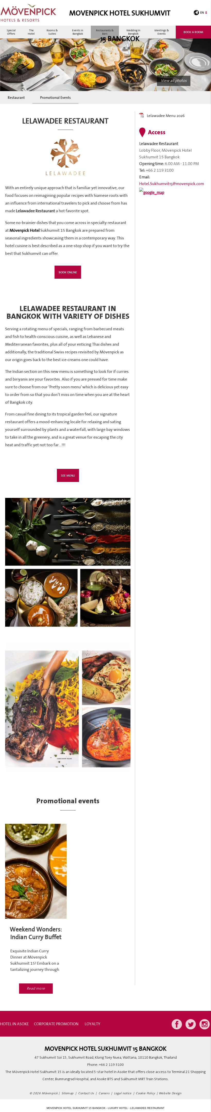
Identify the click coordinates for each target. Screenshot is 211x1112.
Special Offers (11, 32)
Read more (36, 989)
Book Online (68, 272)
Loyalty (92, 1023)
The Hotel (31, 32)
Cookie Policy (145, 1093)
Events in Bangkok (77, 32)
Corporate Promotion (56, 1023)
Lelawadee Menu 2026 (166, 115)
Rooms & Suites (52, 32)
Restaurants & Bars (105, 32)
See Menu (68, 475)
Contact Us (86, 1093)
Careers (104, 1093)
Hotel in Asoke (14, 1023)
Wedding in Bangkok (133, 32)
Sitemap (67, 1093)
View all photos (174, 81)
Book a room (193, 32)
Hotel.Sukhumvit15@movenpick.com (171, 183)
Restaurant (16, 97)
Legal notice (122, 1093)
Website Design (170, 1093)
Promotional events (55, 97)
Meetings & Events (161, 32)
